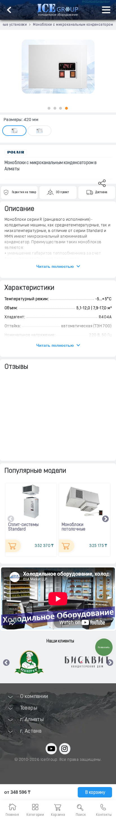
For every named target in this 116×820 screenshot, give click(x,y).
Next (105, 519)
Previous (11, 519)
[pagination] (49, 108)
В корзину (94, 792)
